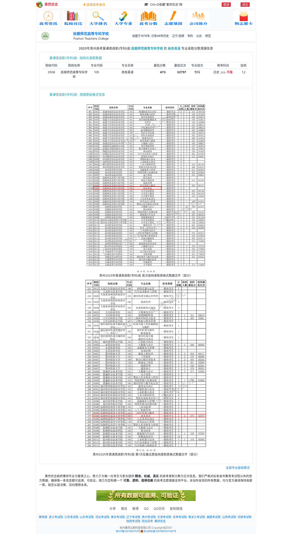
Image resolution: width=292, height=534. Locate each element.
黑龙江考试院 (196, 516)
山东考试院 (87, 516)
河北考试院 (102, 516)
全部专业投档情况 (238, 468)
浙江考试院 (56, 516)
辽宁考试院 (133, 516)
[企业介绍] (198, 19)
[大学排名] (98, 19)
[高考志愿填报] (173, 19)
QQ (146, 509)
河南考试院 (244, 516)
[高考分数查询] (148, 19)
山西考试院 (229, 516)
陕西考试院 (133, 521)
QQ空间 (159, 509)
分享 (112, 509)
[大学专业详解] (123, 19)
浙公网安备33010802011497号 (159, 531)
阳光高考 (147, 521)
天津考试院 (164, 516)
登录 (226, 4)
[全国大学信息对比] (73, 19)
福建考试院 (213, 516)
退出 (245, 4)
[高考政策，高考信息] (48, 19)
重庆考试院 (118, 516)
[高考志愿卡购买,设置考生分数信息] (243, 19)
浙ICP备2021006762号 (128, 531)
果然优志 (160, 521)
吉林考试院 (180, 516)
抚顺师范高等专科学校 (91, 34)
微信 (124, 509)
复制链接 (176, 509)
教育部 (43, 516)
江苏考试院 (71, 516)
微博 (135, 509)
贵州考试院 (149, 516)
